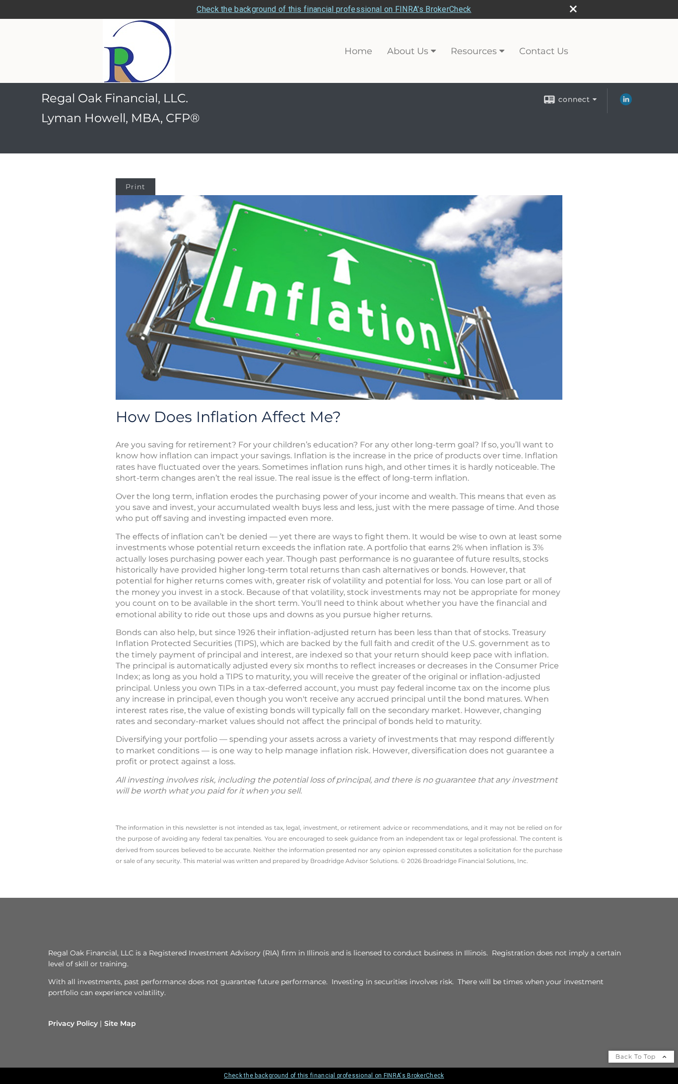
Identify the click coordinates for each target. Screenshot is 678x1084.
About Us (407, 51)
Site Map (120, 1023)
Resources (474, 51)
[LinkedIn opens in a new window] (626, 102)
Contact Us (543, 51)
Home (358, 51)
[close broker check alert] (573, 9)
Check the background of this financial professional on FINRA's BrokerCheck (334, 9)
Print (135, 186)
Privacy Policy (73, 1023)
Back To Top (636, 1056)
